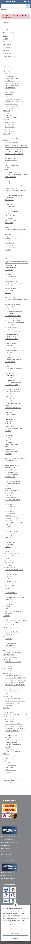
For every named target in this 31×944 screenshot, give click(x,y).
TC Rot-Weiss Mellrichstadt (12, 581)
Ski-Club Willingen (10, 513)
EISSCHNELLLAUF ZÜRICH (11, 474)
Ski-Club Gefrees (9, 509)
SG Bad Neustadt (9, 309)
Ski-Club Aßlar (8, 504)
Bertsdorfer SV (9, 222)
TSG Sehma (8, 549)
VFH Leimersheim (9, 666)
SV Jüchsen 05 (8, 401)
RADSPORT (6, 120)
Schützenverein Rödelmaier (12, 691)
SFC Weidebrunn (9, 306)
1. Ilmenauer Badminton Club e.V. (14, 569)
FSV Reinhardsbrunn (10, 276)
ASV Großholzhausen (10, 220)
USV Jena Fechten (9, 634)
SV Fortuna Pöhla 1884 (11, 531)
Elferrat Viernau (9, 721)
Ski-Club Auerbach (10, 506)
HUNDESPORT (6, 659)
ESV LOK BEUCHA (9, 479)
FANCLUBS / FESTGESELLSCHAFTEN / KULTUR (15, 714)
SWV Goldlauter (9, 544)
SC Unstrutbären (9, 204)
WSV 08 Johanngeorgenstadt (12, 553)
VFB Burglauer (8, 442)
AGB (4, 41)
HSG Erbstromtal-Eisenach (12, 85)
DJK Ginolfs (8, 225)
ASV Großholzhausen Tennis (12, 572)
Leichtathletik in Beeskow (11, 188)
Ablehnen (15, 938)
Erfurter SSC (8, 136)
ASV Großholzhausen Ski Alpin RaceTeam (16, 458)
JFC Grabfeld (8, 295)
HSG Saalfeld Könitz (10, 87)
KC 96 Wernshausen (10, 643)
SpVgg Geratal (8, 364)
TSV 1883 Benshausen (11, 417)
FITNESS (5, 760)
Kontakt (5, 27)
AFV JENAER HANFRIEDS (11, 657)
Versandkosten (7, 30)
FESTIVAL (5, 636)
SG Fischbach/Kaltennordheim (13, 315)
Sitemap (5, 35)
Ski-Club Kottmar (9, 511)
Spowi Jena (8, 772)
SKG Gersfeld (8, 502)
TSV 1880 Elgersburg (10, 414)
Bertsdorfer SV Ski (9, 463)
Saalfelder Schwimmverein (12, 138)
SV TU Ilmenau (9, 602)
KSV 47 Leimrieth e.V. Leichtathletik (14, 186)
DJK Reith (7, 227)
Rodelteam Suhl (9, 493)
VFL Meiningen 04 (9, 449)
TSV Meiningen (9, 588)
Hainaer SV (8, 292)
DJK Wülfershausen (10, 236)
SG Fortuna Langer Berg (11, 318)
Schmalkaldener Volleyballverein (13, 172)
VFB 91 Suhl (8, 181)
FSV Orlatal (8, 274)
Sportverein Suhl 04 (10, 163)
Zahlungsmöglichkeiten (9, 33)
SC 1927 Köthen (9, 495)
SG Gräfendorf (9, 325)
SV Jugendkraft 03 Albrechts (12, 403)
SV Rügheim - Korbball (11, 206)
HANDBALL (6, 74)
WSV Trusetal (8, 565)
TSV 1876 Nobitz (9, 412)
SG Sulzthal (8, 355)
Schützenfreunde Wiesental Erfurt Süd (15, 678)
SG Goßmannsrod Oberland (12, 320)
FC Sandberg (8, 254)
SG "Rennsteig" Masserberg (12, 499)
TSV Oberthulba (9, 435)
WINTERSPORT (7, 456)
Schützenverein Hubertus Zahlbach (14, 687)
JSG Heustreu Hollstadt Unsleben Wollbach (16, 299)
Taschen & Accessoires (11, 117)
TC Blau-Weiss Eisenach (11, 574)
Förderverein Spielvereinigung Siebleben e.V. (16, 262)
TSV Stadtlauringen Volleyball (13, 165)
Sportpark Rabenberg (10, 770)
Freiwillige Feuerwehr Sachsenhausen (15, 701)
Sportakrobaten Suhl (10, 599)
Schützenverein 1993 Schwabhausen (14, 684)
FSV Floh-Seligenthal (10, 267)
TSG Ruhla (7, 546)
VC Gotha (7, 179)
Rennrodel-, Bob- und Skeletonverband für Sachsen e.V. (16, 146)
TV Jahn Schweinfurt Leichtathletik (14, 195)
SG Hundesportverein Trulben (13, 664)
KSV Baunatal (8, 486)
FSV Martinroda (9, 269)
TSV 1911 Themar (9, 424)
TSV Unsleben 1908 (10, 437)
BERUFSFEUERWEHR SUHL (12, 703)
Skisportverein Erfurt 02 (11, 518)
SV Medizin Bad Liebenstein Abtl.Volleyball (16, 174)
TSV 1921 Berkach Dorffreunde (13, 749)
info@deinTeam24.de (12, 842)
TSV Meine (7, 430)
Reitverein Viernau (10, 131)
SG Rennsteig (8, 345)
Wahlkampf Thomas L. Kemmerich (13, 780)
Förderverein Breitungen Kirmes (13, 724)
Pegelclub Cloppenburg (11, 735)
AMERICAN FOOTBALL (9, 655)
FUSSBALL (5, 209)
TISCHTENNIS (6, 615)
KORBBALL (6, 753)
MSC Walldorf (8, 613)
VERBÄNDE (6, 140)
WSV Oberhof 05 (9, 563)
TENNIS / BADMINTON (9, 567)
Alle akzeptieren (15, 929)
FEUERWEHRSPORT (8, 696)
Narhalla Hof (8, 733)
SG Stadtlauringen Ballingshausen (14, 350)
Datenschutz (13, 924)
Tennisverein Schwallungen (12, 586)
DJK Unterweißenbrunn (11, 232)
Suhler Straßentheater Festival (13, 744)
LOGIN (4, 59)
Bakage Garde (7, 782)
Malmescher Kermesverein (12, 730)
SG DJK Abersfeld (9, 313)
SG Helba (7, 329)
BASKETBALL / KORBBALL (9, 202)
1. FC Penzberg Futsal (10, 216)
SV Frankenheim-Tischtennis (12, 622)
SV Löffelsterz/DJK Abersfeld (12, 756)
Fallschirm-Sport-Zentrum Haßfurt (14, 652)
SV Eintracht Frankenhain (11, 529)
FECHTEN (5, 627)
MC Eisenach (8, 609)
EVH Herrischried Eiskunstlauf (13, 481)
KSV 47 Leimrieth (9, 645)
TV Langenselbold (9, 197)
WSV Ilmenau (8, 560)
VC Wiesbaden (9, 167)
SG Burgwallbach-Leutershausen (13, 311)
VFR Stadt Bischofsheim (11, 451)
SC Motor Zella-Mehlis (11, 497)
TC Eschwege (8, 579)
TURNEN (5, 590)
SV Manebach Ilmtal (10, 533)
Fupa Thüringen (9, 290)
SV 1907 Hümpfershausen (12, 371)
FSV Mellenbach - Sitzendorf (12, 272)
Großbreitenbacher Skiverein (12, 483)
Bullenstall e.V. (9, 717)
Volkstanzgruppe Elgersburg (12, 751)
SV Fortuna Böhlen (10, 387)
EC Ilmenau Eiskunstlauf (11, 472)
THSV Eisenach (9, 108)
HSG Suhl (7, 90)
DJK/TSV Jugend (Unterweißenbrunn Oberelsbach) (14, 239)
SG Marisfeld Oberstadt (11, 338)
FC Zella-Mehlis (9, 256)
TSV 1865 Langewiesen (11, 410)
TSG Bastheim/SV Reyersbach (13, 407)
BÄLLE (5, 775)
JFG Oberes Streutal (10, 297)
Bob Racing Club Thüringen (12, 465)
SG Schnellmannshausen (11, 104)
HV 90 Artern (8, 97)
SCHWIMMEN (6, 133)
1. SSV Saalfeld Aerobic (11, 592)
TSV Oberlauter (9, 433)
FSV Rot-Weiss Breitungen (12, 279)
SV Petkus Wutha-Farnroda (12, 106)
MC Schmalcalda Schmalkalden (13, 611)
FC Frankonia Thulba (10, 247)
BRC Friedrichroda (10, 467)
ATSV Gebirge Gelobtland (11, 460)
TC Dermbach (8, 576)
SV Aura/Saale (8, 378)
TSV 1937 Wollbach (10, 426)
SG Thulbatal (8, 357)
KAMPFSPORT (6, 707)
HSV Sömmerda (9, 94)
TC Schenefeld (9, 583)
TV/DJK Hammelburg (10, 176)
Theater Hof (8, 747)
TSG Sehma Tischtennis (11, 625)
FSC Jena (7, 629)
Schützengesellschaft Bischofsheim (14, 682)
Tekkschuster (8, 638)
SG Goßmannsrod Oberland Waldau (14, 322)
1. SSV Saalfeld (9, 76)
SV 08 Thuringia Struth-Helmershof (14, 368)
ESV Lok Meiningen (10, 81)
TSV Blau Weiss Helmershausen (13, 428)
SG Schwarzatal (9, 348)
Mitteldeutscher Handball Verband (14, 101)
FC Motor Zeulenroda (10, 252)
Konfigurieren (15, 933)
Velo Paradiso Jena (10, 127)
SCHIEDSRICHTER (7, 668)
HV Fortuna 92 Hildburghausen (13, 99)
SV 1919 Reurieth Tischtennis (12, 618)
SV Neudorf (8, 540)
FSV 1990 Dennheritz (10, 265)
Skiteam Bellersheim (10, 520)
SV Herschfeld (8, 396)
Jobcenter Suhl (9, 767)
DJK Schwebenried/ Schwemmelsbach (15, 229)
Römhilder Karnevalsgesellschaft (13, 740)
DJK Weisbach (8, 234)
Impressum (5, 924)
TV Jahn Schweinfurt (10, 440)
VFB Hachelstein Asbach (11, 444)
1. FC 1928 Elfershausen (11, 211)
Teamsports (8, 113)
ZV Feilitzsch (8, 453)
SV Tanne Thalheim (10, 542)
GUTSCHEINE (7, 778)
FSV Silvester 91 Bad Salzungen (13, 283)
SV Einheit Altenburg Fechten (12, 632)
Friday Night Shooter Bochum (13, 675)
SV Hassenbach (9, 394)
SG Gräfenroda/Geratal (11, 327)
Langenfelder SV (9, 302)
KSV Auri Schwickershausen (12, 648)
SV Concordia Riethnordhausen (13, 382)
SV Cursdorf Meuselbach (11, 384)
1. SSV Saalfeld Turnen (11, 595)
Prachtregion (6, 110)
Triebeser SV (8, 405)
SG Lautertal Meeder (10, 336)
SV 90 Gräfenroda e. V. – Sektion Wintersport (13, 523)
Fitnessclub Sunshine (10, 765)
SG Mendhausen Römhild (12, 343)
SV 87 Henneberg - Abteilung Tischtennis (16, 620)
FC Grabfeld (8, 249)
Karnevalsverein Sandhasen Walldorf (15, 728)
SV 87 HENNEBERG (10, 375)
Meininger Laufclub (10, 193)
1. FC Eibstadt (8, 213)
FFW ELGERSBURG (9, 705)
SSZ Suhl (7, 694)
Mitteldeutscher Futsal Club (12, 304)
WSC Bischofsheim (10, 551)
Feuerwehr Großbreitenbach (12, 698)
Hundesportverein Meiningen (13, 661)
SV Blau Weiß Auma (10, 380)
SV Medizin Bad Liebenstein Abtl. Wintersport (13, 536)
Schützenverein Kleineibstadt (13, 689)
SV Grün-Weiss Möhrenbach (12, 391)
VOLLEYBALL (6, 156)
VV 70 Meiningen (9, 170)
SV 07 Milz (7, 366)
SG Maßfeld (8, 341)
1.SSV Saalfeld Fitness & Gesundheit (14, 597)
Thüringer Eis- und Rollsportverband (14, 151)
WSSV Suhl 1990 (9, 199)
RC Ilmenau (8, 488)
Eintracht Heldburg (10, 243)
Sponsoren (6, 785)
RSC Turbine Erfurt (10, 124)
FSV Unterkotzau (9, 286)
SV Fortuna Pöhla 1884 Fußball (13, 389)
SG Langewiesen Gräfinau (12, 334)
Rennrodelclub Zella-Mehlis (12, 490)
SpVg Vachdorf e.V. (10, 361)
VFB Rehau (8, 447)
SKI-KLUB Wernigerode (11, 516)
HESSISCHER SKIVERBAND (12, 143)
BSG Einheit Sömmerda (11, 160)
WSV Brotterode (9, 556)
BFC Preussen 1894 (10, 158)
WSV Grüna (8, 558)
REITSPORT (6, 129)
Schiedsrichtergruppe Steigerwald (14, 671)
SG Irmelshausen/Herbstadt (12, 332)
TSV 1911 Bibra (9, 421)
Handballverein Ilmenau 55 (12, 83)
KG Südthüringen (9, 712)
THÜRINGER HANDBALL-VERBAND (14, 153)
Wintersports (8, 115)
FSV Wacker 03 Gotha (10, 288)
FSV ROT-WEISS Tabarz (11, 281)
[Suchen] (28, 6)
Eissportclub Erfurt (10, 476)
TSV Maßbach (8, 758)
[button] (22, 1)
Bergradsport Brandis (10, 122)
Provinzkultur (8, 737)
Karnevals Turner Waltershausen (13, 726)
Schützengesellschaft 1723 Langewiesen (15, 680)
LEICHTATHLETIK (7, 183)
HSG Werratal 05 (9, 92)
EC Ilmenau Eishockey (10, 470)
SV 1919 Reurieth (9, 373)
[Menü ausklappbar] (2, 1)
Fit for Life (7, 763)
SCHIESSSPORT (7, 673)
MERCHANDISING (7, 53)
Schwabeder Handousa (11, 742)
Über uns (5, 38)
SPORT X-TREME (7, 650)
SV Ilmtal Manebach (10, 398)
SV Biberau (8, 526)
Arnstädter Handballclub (11, 78)
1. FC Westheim (9, 218)
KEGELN (5, 641)
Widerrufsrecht (7, 44)
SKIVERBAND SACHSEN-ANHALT (13, 149)
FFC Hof (7, 259)
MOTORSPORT (7, 606)
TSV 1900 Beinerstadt (10, 419)
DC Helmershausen (10, 719)
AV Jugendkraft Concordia (12, 710)
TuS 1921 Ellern (9, 604)
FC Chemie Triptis (9, 245)
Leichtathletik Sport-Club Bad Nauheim (15, 190)
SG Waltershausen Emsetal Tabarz (14, 359)
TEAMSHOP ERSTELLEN (9, 56)
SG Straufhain (8, 352)
